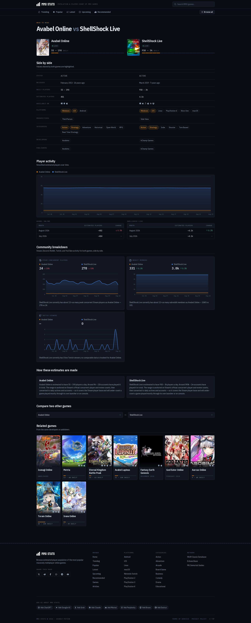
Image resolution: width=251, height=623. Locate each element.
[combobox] (80, 415)
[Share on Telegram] (62, 574)
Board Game (161, 569)
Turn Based (183, 127)
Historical (99, 127)
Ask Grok (81, 607)
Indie (163, 127)
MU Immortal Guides (195, 565)
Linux (160, 111)
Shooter (172, 127)
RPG (121, 127)
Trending (45, 12)
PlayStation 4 (171, 111)
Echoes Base (192, 561)
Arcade (159, 565)
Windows (66, 111)
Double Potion (63, 619)
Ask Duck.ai (162, 607)
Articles (96, 586)
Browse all (208, 12)
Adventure (86, 127)
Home (95, 557)
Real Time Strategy (70, 132)
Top (213, 619)
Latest (72, 12)
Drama (158, 582)
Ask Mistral (112, 607)
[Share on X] (38, 574)
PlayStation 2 (129, 578)
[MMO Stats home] (45, 4)
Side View (145, 119)
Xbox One (185, 111)
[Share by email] (67, 574)
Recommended (104, 12)
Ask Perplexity (129, 607)
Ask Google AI (64, 607)
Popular (59, 12)
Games (95, 582)
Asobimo (65, 140)
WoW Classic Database (196, 557)
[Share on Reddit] (44, 574)
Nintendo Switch (130, 574)
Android (83, 111)
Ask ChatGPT (46, 607)
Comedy (159, 578)
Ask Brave (146, 607)
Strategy (75, 127)
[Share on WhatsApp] (56, 574)
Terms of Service (180, 619)
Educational (160, 586)
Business (159, 574)
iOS (74, 111)
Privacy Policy (199, 619)
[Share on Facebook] (50, 574)
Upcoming (86, 12)
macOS (195, 111)
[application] (126, 196)
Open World (111, 127)
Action (64, 127)
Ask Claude (96, 607)
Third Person (67, 119)
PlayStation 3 (129, 582)
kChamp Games (147, 140)
